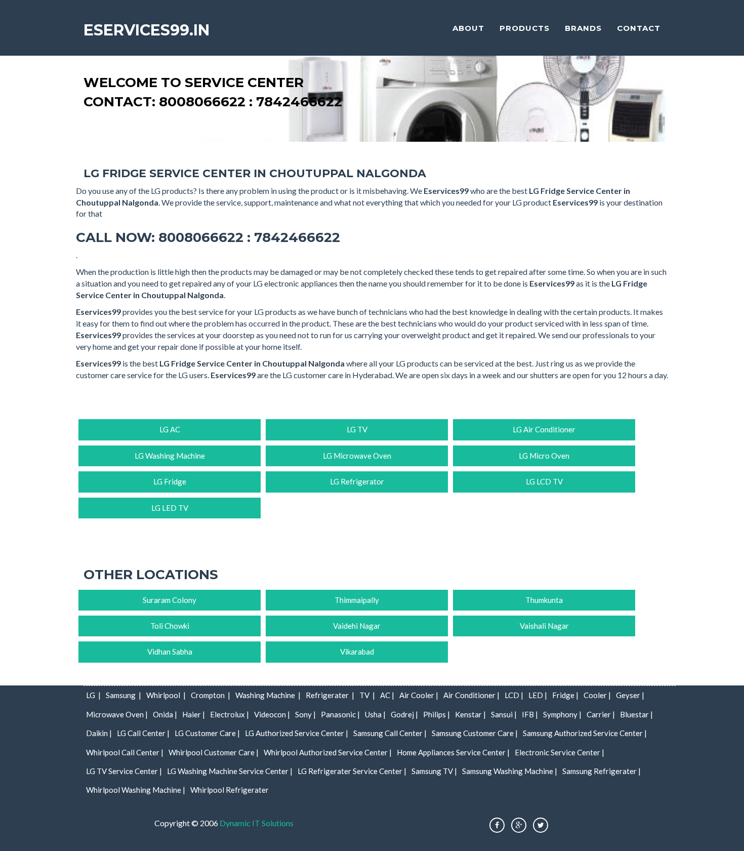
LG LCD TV (544, 481)
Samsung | (123, 695)
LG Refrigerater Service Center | (352, 771)
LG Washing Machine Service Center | (230, 771)
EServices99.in (147, 30)
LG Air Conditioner (544, 429)
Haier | (193, 714)
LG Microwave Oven (357, 455)
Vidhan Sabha (169, 651)
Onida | (165, 714)
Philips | (436, 714)
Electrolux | (229, 714)
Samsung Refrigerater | (601, 771)
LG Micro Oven (544, 455)
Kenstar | (470, 714)
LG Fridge (169, 481)
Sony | (305, 714)
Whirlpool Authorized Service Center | (328, 752)
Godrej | (404, 714)
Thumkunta (544, 599)
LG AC (169, 429)
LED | (537, 695)
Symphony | (562, 714)
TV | (367, 695)
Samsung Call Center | (390, 733)
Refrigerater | (330, 695)
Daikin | (99, 733)
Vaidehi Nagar (357, 625)
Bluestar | (636, 714)
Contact (638, 28)
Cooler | (597, 695)
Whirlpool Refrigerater (229, 789)
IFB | (530, 714)
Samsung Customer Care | (475, 733)
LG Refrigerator (357, 481)
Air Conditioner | (471, 695)
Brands (583, 28)
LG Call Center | (143, 733)
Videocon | (272, 714)
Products (525, 28)
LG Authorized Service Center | (296, 733)
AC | (387, 695)
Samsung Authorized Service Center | (585, 733)
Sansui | (504, 714)
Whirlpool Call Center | (124, 752)
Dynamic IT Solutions (257, 823)
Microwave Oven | (117, 714)
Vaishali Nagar (544, 625)
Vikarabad (357, 651)
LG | (93, 695)
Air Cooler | (418, 695)
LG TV (357, 429)
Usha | (375, 714)
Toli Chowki (169, 625)
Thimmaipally (357, 599)
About (468, 28)
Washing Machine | (268, 695)
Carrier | (601, 714)
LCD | (514, 695)
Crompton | (210, 695)
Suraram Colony (169, 599)
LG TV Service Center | (124, 771)
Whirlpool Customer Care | (214, 752)
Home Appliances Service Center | (453, 752)
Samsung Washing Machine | (509, 771)
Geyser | (630, 695)
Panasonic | (340, 714)
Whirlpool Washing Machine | (135, 789)
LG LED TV (169, 507)
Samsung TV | (434, 771)
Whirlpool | (166, 695)
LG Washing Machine (170, 455)
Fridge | (565, 695)
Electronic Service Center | (559, 752)
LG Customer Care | (207, 733)
